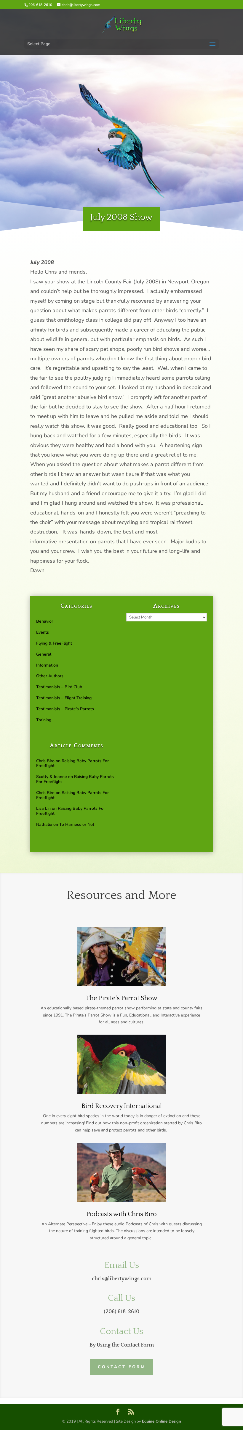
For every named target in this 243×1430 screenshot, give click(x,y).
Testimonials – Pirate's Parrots (65, 709)
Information (47, 665)
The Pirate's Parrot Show (121, 998)
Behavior (44, 621)
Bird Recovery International (121, 1106)
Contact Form (122, 1367)
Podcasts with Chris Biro (121, 1214)
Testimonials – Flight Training (64, 698)
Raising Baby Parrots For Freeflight (72, 763)
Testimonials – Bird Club (59, 687)
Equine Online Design (161, 1421)
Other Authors (49, 676)
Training (43, 720)
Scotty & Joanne (51, 776)
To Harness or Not (76, 824)
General (43, 654)
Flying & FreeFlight (54, 643)
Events (42, 632)
